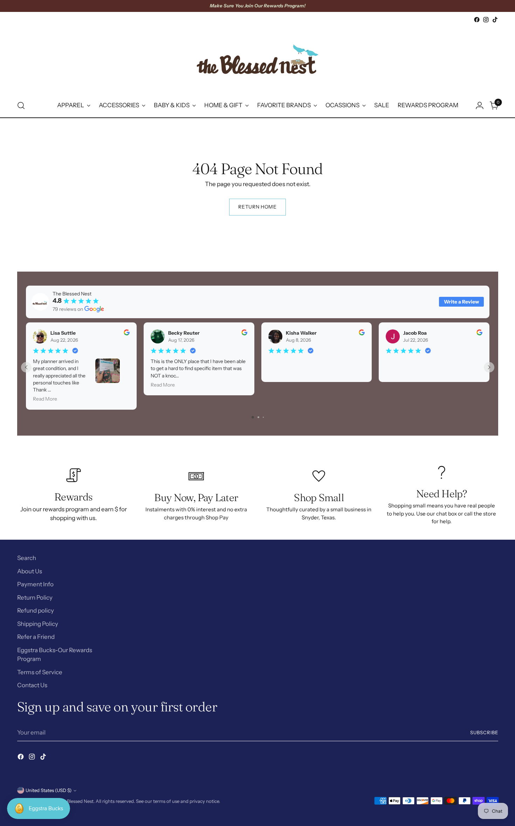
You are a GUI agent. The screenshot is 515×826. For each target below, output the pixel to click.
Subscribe (484, 732)
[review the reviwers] (126, 333)
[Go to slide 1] (253, 417)
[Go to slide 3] (263, 417)
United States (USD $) (48, 790)
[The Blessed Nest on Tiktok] (495, 19)
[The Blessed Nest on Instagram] (486, 19)
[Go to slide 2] (258, 417)
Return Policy (35, 597)
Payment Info (35, 584)
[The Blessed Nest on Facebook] (477, 19)
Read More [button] (45, 399)
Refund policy (35, 610)
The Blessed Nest (75, 801)
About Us (29, 571)
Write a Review (461, 302)
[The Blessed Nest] (257, 59)
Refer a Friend (36, 636)
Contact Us (32, 685)
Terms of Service (39, 672)
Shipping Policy (37, 623)
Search (26, 557)
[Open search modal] (21, 105)
